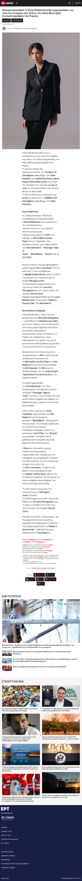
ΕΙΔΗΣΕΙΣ (6, 20)
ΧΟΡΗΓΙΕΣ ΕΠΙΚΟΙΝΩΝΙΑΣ (9, 839)
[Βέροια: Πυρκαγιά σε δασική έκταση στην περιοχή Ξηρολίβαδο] (7, 668)
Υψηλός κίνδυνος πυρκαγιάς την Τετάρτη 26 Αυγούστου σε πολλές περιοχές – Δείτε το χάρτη (60, 738)
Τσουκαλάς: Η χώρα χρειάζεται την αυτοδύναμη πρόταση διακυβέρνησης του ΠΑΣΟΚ (60, 710)
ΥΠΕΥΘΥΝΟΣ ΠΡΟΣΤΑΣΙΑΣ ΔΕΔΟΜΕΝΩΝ (15, 864)
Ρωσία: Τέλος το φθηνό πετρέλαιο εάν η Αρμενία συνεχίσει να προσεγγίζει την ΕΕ (60, 796)
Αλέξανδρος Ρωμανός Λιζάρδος (43, 568)
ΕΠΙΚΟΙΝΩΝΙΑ (5, 860)
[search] (70, 3)
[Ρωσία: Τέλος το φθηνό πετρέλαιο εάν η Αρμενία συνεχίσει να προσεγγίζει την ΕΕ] (61, 782)
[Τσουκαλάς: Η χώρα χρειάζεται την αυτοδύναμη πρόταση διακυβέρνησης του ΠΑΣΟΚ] (61, 696)
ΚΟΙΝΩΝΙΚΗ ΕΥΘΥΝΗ (8, 856)
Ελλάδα (46, 540)
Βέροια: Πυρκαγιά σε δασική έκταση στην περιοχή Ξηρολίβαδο (39, 666)
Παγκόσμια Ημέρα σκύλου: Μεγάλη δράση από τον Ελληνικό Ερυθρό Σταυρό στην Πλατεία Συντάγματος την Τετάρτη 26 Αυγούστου (21, 799)
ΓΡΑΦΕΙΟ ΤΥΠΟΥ (6, 831)
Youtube (49, 551)
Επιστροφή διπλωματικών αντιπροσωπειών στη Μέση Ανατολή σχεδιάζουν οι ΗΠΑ (60, 768)
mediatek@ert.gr (7, 813)
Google (50, 545)
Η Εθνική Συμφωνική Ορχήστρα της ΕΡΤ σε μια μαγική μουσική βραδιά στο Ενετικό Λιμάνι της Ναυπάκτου (20, 769)
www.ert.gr (5, 878)
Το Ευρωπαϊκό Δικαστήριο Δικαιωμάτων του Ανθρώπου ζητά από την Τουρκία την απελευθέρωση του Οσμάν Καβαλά (19, 739)
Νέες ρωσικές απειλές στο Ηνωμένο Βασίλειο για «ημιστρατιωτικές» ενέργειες (42, 652)
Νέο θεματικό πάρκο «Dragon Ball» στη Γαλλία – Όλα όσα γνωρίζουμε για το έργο (20, 710)
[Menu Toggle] (17, 3)
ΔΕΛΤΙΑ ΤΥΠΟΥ (6, 835)
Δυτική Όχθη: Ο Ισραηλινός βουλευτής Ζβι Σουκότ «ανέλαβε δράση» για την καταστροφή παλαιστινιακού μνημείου (45, 660)
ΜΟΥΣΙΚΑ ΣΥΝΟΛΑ (7, 852)
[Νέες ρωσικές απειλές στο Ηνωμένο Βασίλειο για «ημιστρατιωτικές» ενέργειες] (7, 653)
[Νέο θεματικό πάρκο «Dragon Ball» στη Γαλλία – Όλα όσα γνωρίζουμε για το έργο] (21, 696)
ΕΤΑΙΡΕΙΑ (4, 827)
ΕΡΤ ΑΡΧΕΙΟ (5, 843)
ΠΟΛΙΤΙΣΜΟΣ (17, 20)
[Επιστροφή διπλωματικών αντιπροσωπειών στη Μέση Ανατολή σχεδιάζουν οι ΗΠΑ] (61, 754)
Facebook (46, 547)
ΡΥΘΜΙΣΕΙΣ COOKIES (8, 868)
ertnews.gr (40, 558)
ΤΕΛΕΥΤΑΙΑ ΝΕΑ (13, 681)
